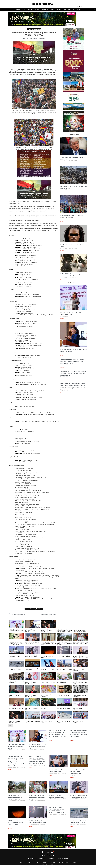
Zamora (17, 315)
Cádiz (16, 242)
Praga (16, 594)
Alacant (17, 364)
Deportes (59, 9)
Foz (16, 394)
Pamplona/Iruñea (19, 430)
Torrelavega (18, 294)
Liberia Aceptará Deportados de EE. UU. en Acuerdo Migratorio (48, 695)
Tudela (16, 431)
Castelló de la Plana (20, 369)
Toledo (17, 326)
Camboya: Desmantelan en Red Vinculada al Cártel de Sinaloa (80, 643)
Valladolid (17, 313)
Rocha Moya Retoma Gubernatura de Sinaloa (14, 656)
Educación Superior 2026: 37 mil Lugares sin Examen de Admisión (32, 630)
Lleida (16, 342)
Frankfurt (17, 568)
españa (27, 608)
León (16, 308)
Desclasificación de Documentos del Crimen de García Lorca (79, 695)
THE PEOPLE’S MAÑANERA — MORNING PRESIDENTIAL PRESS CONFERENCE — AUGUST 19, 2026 (32, 695)
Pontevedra (18, 399)
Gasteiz (17, 443)
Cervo (16, 392)
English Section (69, 9)
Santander (18, 293)
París (16, 592)
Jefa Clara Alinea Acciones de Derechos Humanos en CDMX (64, 707)
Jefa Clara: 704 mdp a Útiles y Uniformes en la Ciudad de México (48, 721)
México (24, 9)
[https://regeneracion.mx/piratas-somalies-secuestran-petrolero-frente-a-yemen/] (16, 664)
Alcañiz (17, 272)
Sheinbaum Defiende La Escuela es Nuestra (16, 682)
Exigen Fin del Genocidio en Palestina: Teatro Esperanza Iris (48, 682)
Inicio (18, 9)
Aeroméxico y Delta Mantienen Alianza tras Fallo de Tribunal (48, 668)
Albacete (17, 321)
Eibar (16, 441)
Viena (16, 599)
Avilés (16, 450)
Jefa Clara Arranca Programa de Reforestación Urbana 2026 (64, 682)
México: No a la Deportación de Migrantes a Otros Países (32, 656)
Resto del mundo (36, 29)
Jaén (16, 257)
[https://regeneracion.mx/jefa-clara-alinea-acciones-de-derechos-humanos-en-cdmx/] (64, 703)
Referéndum (39, 608)
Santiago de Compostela (21, 397)
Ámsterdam (18, 560)
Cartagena (18, 460)
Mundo (37, 9)
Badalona (17, 333)
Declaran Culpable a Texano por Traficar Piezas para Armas (64, 694)
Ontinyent (17, 375)
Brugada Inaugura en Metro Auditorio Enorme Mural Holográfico (79, 669)
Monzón (17, 277)
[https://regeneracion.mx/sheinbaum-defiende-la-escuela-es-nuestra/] (16, 677)
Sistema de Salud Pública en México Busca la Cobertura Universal (63, 721)
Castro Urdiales (19, 296)
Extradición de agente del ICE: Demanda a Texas (48, 707)
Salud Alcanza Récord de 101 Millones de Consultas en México (79, 708)
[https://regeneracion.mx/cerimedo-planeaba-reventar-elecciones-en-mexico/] (32, 638)
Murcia (17, 462)
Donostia (17, 440)
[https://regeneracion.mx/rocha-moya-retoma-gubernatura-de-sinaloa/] (16, 651)
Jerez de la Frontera (20, 259)
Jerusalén (17, 572)
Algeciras (17, 238)
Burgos (17, 306)
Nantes (17, 587)
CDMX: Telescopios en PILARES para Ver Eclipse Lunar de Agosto (48, 656)
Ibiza (16, 406)
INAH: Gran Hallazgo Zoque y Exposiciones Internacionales (63, 656)
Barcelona (17, 335)
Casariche (17, 244)
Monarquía (32, 608)
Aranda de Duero (19, 304)
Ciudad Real (18, 325)
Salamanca (18, 311)
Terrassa (17, 347)
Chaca (16, 274)
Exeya (16, 276)
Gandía (17, 372)
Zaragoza (17, 286)
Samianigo (18, 279)
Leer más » (62, 192)
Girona (16, 340)
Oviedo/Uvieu (18, 453)
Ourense (17, 396)
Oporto (17, 588)
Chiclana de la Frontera (21, 245)
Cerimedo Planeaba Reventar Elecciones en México (32, 643)
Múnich (17, 585)
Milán (16, 580)
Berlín (16, 563)
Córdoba (17, 247)
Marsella (17, 577)
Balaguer (17, 337)
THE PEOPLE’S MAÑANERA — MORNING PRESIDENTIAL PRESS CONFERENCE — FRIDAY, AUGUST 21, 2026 (80, 656)
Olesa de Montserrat (20, 343)
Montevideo (18, 582)
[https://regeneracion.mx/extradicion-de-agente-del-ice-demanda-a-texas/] (48, 703)
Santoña (17, 298)
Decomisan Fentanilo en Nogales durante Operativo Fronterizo (31, 708)
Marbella (17, 262)
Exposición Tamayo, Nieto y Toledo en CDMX (31, 668)
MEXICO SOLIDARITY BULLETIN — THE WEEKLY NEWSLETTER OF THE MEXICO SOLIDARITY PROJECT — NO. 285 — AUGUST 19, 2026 (16, 643)
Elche (16, 370)
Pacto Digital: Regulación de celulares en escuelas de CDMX (16, 630)
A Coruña (17, 391)
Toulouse (17, 597)
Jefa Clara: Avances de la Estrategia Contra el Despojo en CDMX (32, 721)
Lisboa (16, 573)
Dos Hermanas (19, 249)
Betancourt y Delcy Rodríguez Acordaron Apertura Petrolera (16, 707)
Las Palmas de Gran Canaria (22, 413)
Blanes (16, 338)
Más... (10, 725)
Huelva (17, 255)
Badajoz (17, 384)
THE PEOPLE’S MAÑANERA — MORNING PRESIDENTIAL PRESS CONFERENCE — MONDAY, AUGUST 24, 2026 (72, 361)
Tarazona (17, 281)
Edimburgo (18, 566)
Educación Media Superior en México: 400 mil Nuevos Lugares (80, 721)
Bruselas (17, 561)
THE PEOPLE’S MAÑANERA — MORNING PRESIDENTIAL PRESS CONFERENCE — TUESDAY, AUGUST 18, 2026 (16, 721)
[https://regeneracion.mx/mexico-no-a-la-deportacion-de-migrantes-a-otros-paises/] (32, 651)
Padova (17, 590)
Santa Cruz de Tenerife (21, 414)
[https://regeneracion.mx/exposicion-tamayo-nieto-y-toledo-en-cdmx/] (32, 664)
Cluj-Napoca (18, 565)
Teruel (16, 282)
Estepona (17, 252)
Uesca (16, 284)
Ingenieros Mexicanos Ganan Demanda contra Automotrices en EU (48, 643)
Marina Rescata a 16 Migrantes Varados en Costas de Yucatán (64, 668)
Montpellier (18, 583)
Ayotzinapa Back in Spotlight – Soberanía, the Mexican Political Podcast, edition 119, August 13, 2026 (73, 373)
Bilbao (16, 438)
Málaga (17, 260)
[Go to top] (93, 862)
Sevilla (16, 266)
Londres (17, 575)
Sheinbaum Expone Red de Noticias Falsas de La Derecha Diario (80, 682)
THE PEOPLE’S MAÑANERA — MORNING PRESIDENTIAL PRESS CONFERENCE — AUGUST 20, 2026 (32, 682)
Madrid (17, 357)
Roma (16, 595)
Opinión (52, 9)
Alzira (16, 365)
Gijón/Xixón (18, 452)
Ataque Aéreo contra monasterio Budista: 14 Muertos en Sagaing (64, 643)
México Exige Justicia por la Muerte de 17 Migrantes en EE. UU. (16, 695)
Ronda (16, 264)
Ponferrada (18, 309)
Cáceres (17, 382)
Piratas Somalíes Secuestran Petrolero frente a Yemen (15, 668)
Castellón (17, 367)
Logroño (17, 421)
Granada (17, 254)
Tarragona (17, 348)
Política (30, 9)
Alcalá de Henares (20, 355)
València (17, 374)
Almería (17, 240)
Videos (78, 9)
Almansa (17, 323)
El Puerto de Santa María (21, 250)
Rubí (16, 345)
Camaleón (45, 9)
